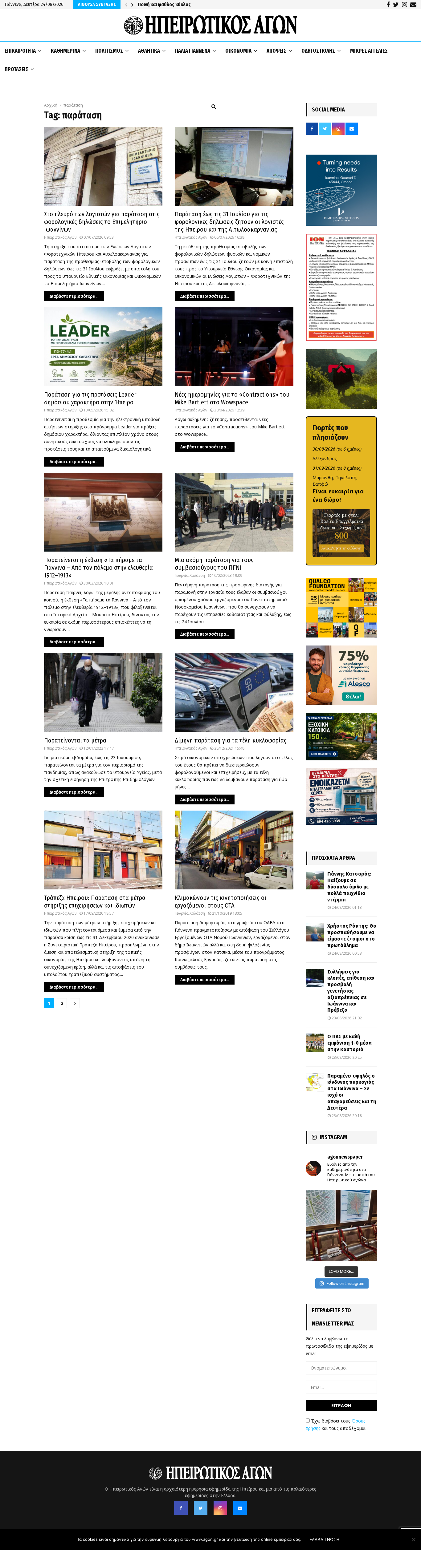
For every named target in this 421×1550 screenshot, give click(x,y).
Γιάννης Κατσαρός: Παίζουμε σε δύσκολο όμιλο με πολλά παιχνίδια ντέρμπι (349, 886)
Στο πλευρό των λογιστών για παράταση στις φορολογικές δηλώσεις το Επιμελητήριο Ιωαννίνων (102, 221)
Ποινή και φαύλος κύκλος (164, 4)
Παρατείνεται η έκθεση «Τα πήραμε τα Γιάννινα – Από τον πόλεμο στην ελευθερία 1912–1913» (98, 567)
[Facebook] (181, 1508)
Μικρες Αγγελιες (369, 50)
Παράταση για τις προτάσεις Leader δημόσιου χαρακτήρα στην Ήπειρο (90, 398)
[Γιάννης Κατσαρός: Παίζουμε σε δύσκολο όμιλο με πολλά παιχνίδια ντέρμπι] (315, 880)
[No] (413, 1539)
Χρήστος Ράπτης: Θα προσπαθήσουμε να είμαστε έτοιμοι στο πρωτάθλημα (351, 935)
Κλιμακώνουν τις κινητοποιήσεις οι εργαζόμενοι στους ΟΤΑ (220, 901)
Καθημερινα (65, 50)
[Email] (240, 1508)
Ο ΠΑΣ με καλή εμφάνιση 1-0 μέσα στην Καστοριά (349, 1043)
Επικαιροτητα (20, 50)
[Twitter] (200, 1508)
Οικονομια (238, 50)
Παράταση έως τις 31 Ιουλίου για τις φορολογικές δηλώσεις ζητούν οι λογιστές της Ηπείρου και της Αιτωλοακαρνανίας (229, 221)
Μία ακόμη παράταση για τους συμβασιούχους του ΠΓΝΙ (214, 563)
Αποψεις (276, 50)
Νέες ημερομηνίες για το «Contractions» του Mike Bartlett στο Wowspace (232, 398)
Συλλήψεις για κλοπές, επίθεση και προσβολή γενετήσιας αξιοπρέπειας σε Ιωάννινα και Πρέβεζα (350, 991)
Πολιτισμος (109, 50)
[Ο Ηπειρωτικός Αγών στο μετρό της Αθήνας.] (341, 1225)
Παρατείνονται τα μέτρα (75, 740)
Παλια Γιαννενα (192, 50)
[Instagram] (220, 1508)
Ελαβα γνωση (324, 1539)
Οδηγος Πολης (318, 50)
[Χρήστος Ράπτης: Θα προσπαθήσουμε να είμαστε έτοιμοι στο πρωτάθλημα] (315, 932)
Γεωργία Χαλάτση (190, 575)
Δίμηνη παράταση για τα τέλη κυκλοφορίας (231, 740)
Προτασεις (16, 69)
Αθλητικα (149, 50)
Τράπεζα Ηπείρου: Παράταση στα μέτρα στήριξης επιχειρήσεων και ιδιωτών (94, 901)
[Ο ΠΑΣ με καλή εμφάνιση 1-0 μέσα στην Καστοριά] (315, 1043)
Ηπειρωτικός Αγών (60, 237)
